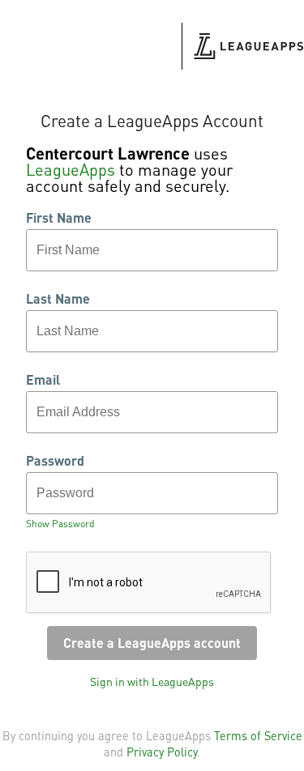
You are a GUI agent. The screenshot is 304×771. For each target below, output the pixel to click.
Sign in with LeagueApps (152, 681)
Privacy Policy (161, 751)
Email (43, 380)
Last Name (58, 299)
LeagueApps (70, 169)
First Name (59, 218)
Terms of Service (258, 735)
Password (55, 461)
